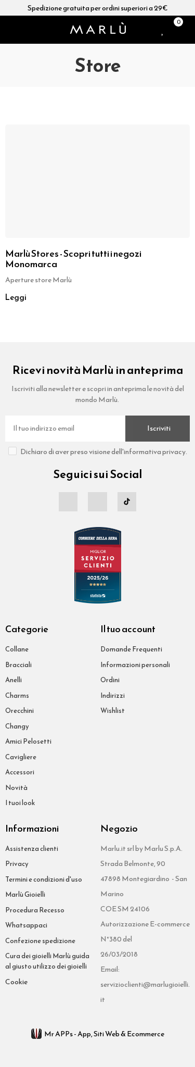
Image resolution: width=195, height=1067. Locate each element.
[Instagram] (97, 501)
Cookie (16, 981)
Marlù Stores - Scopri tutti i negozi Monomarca (73, 258)
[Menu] (9, 30)
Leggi (16, 297)
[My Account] (187, 30)
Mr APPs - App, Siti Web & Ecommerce (104, 1033)
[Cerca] (23, 29)
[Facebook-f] (68, 501)
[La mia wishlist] (163, 29)
